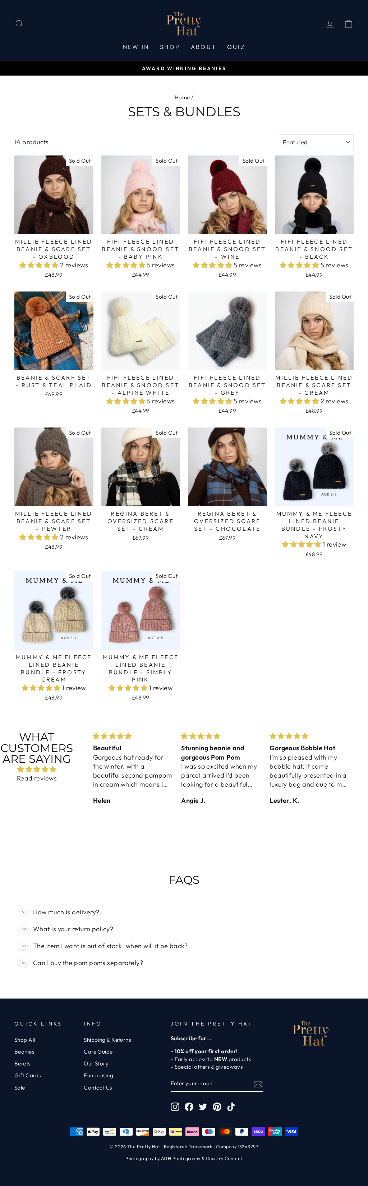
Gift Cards (27, 1075)
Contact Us (98, 1087)
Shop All (24, 1039)
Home (182, 97)
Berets (22, 1063)
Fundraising (98, 1075)
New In (136, 46)
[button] (39, 265)
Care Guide (98, 1051)
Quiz (236, 46)
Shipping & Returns (107, 1039)
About (203, 46)
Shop (170, 46)
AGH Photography (181, 1158)
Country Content (224, 1158)
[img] (37, 769)
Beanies (24, 1051)
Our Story (96, 1063)
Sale (19, 1087)
